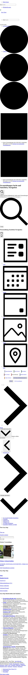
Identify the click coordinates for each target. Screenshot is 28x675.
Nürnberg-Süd (3, 666)
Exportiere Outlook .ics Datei (10, 524)
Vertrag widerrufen (4, 585)
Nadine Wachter (24, 374)
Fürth (6, 665)
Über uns (2, 532)
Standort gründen (4, 535)
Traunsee (15, 666)
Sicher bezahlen (3, 590)
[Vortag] (3, 385)
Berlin (10, 664)
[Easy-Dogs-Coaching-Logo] (3, 12)
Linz (9, 665)
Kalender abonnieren (5, 495)
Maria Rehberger (15, 374)
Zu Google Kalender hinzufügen (10, 518)
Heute (1, 427)
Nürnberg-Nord (7, 609)
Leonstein (13, 665)
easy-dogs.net (18, 661)
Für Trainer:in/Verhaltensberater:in (20, 377)
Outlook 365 (6, 520)
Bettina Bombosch (9, 371)
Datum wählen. (15, 436)
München (18, 665)
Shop (1, 575)
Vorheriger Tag (7, 451)
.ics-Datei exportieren (8, 523)
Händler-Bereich (4, 578)
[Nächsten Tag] (15, 425)
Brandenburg (16, 664)
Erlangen (2, 665)
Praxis (11, 381)
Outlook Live (6, 522)
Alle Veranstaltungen (18, 381)
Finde (2, 226)
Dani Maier (24, 371)
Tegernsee (9, 666)
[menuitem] (15, 2)
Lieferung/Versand (4, 588)
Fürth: (4, 602)
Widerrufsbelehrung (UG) (6, 583)
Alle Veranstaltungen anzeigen (7, 567)
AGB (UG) (2, 580)
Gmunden (22, 664)
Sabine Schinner (8, 377)
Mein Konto (6, 2)
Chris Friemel (17, 371)
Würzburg (20, 666)
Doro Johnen (7, 374)
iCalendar (5, 519)
